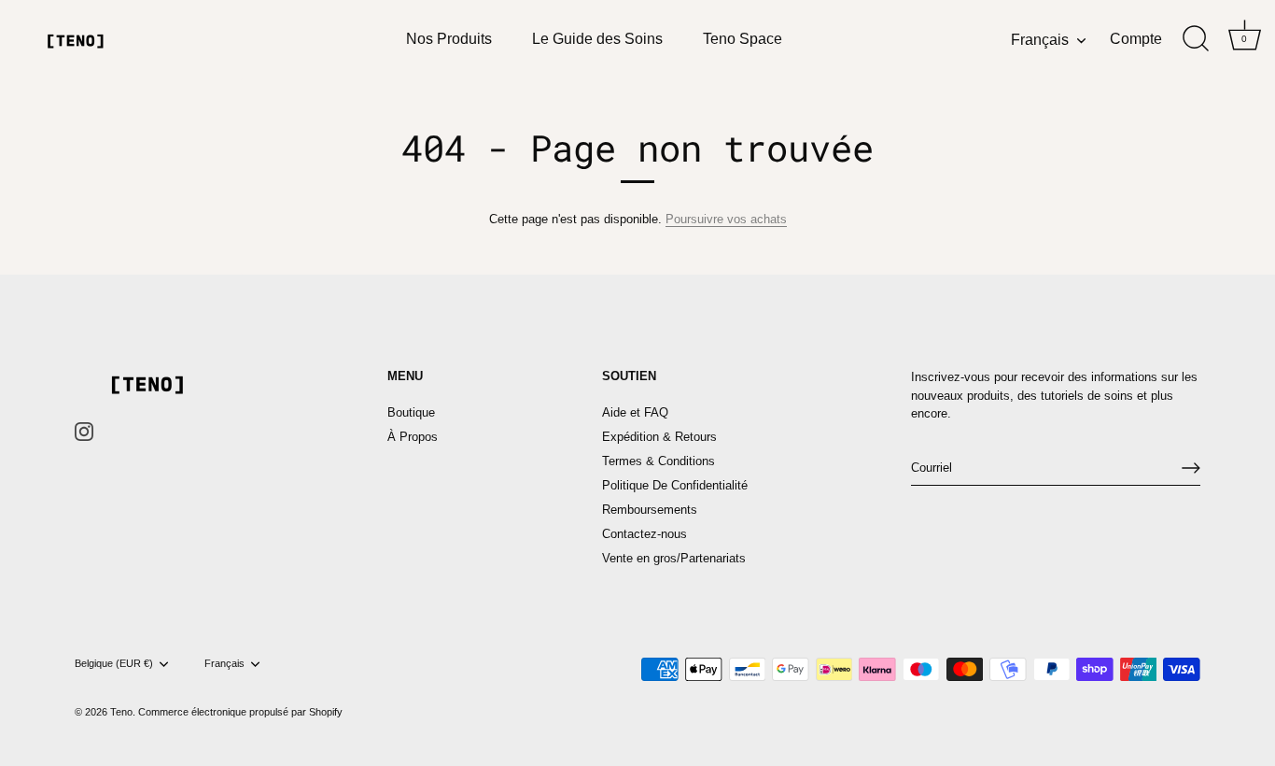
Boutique (411, 412)
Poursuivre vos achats (726, 219)
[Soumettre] (1191, 468)
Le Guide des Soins (597, 38)
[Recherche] (1195, 39)
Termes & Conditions (658, 461)
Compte (1136, 38)
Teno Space (742, 38)
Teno (121, 711)
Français (1040, 39)
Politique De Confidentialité (675, 485)
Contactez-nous (644, 534)
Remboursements (649, 510)
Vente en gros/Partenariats (674, 558)
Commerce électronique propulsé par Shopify (240, 711)
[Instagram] (84, 431)
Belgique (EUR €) (114, 663)
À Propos (412, 437)
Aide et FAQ (635, 412)
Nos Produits (449, 38)
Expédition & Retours (659, 437)
